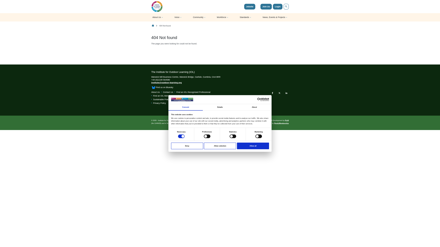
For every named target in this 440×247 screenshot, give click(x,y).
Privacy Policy (159, 103)
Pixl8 (287, 120)
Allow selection (220, 146)
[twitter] (279, 93)
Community (198, 17)
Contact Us (168, 92)
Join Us (266, 6)
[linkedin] (286, 93)
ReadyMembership (281, 123)
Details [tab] (220, 107)
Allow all (253, 146)
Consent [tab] (185, 107)
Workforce (221, 17)
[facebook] (272, 93)
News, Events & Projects (274, 17)
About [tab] (254, 107)
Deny (187, 146)
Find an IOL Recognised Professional (193, 92)
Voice (176, 17)
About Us (156, 17)
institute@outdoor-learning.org (166, 83)
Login (277, 6)
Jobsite (249, 6)
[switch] (207, 136)
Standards (244, 17)
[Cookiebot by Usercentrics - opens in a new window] (259, 99)
